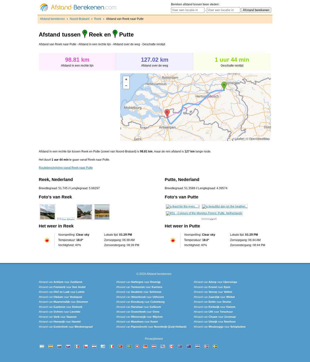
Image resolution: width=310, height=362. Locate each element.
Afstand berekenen (52, 19)
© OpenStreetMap (258, 138)
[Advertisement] (79, 107)
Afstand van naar (60, 281)
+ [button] (126, 79)
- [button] (126, 86)
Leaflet (239, 138)
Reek (97, 19)
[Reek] (47, 219)
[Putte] (183, 206)
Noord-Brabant (79, 19)
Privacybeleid (154, 338)
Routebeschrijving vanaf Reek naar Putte (66, 167)
